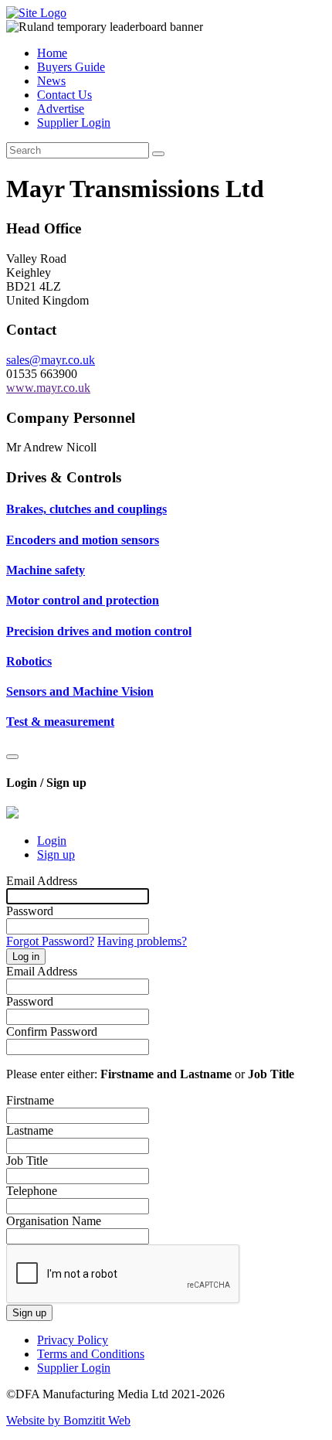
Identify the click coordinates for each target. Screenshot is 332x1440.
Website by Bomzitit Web (68, 1420)
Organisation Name (53, 1220)
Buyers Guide (71, 66)
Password (29, 910)
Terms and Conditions (90, 1353)
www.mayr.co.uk (48, 387)
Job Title (27, 1160)
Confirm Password (51, 1031)
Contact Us (64, 94)
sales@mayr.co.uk (50, 359)
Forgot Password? (50, 941)
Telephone (31, 1190)
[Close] (12, 756)
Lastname (29, 1130)
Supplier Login (73, 122)
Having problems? (142, 941)
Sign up (56, 854)
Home (52, 53)
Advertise (60, 108)
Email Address (41, 880)
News (51, 80)
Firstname (30, 1100)
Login (51, 840)
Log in (25, 956)
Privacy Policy (72, 1339)
